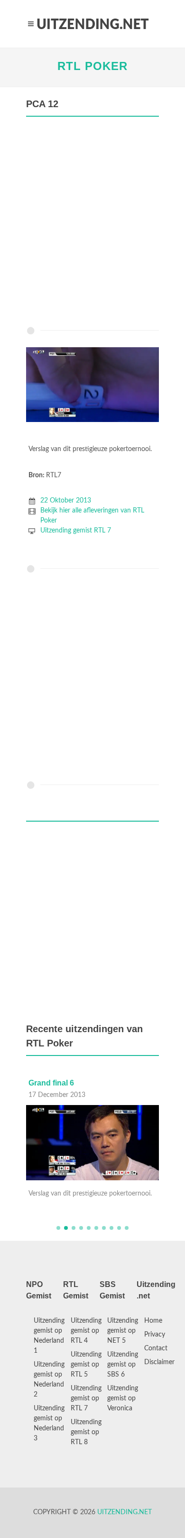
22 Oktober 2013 (65, 500)
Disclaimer (159, 1362)
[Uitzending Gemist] (92, 24)
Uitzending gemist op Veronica (122, 1398)
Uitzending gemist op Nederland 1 (49, 1335)
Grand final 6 (51, 1083)
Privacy (154, 1334)
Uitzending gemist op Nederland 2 (49, 1379)
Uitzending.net (124, 1512)
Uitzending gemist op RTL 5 (86, 1364)
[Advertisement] (92, 224)
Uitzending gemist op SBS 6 (122, 1364)
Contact (155, 1348)
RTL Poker (92, 66)
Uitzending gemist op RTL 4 (86, 1330)
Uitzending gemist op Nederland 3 (49, 1423)
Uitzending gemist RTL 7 (75, 530)
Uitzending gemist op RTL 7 (86, 1398)
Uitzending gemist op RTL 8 (86, 1432)
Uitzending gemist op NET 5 (122, 1330)
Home (153, 1320)
